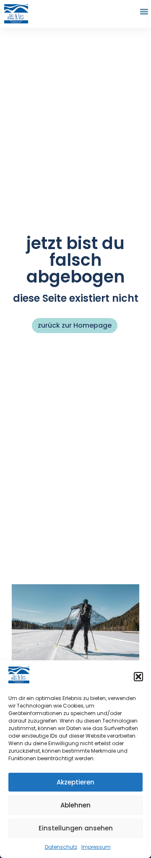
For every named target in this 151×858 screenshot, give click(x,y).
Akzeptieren (75, 782)
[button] (138, 676)
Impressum (96, 846)
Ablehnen (75, 805)
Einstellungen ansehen (76, 828)
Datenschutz (61, 846)
